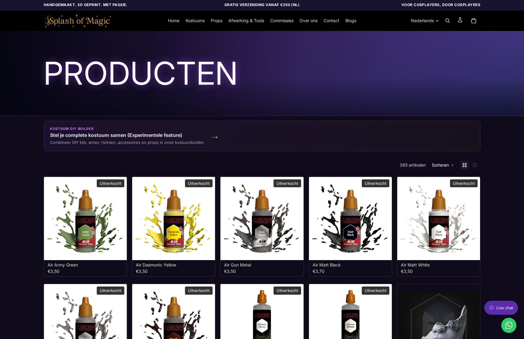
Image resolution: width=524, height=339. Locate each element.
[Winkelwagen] (473, 20)
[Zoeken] (447, 20)
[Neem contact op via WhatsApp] (508, 325)
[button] (443, 165)
